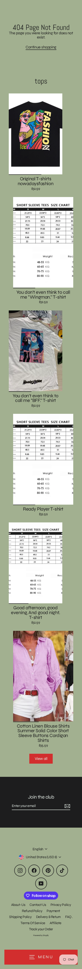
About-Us (18, 905)
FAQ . (69, 917)
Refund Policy (32, 911)
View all (41, 758)
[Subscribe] (66, 806)
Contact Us (38, 905)
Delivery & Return (48, 917)
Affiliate (55, 923)
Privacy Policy (61, 905)
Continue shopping (41, 47)
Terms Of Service (33, 923)
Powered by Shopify (41, 935)
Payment (53, 911)
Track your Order (41, 929)
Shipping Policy (20, 917)
